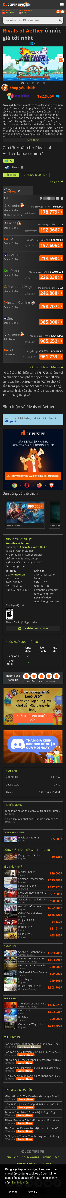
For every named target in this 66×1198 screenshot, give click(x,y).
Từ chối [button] (12, 1191)
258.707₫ (50, 306)
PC (10, 160)
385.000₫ (50, 322)
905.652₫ (50, 341)
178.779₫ (50, 212)
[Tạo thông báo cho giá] (60, 61)
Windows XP (18, 574)
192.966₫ (50, 230)
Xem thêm (33, 140)
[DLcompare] (33, 1150)
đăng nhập (11, 421)
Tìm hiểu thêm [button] (20, 1182)
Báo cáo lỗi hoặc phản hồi (45, 367)
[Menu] (61, 5)
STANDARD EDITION (36, 174)
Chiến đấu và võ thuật (33, 547)
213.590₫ (50, 258)
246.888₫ (50, 293)
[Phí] (49, 198)
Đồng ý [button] (33, 1191)
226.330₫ (50, 277)
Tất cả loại (11, 174)
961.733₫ (50, 357)
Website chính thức (17, 543)
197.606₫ (50, 245)
